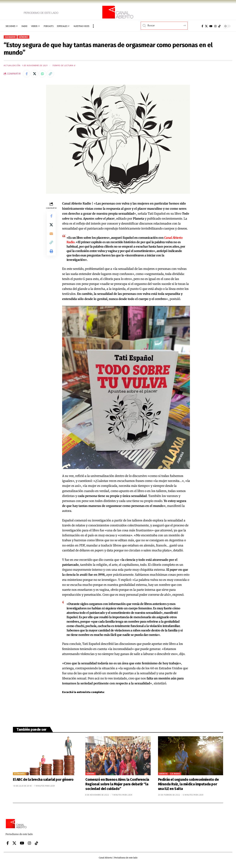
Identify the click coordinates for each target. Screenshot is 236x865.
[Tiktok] (219, 26)
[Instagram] (215, 26)
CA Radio (10, 36)
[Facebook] (202, 26)
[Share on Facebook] (26, 73)
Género (23, 36)
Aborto (163, 773)
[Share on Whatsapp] (42, 73)
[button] (93, 26)
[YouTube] (211, 26)
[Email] (51, 233)
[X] (206, 26)
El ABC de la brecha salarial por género (43, 779)
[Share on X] (34, 73)
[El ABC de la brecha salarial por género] (45, 755)
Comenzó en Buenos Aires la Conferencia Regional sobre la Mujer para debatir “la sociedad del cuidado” (117, 784)
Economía (19, 773)
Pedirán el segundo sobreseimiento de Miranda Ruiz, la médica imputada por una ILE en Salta (188, 784)
